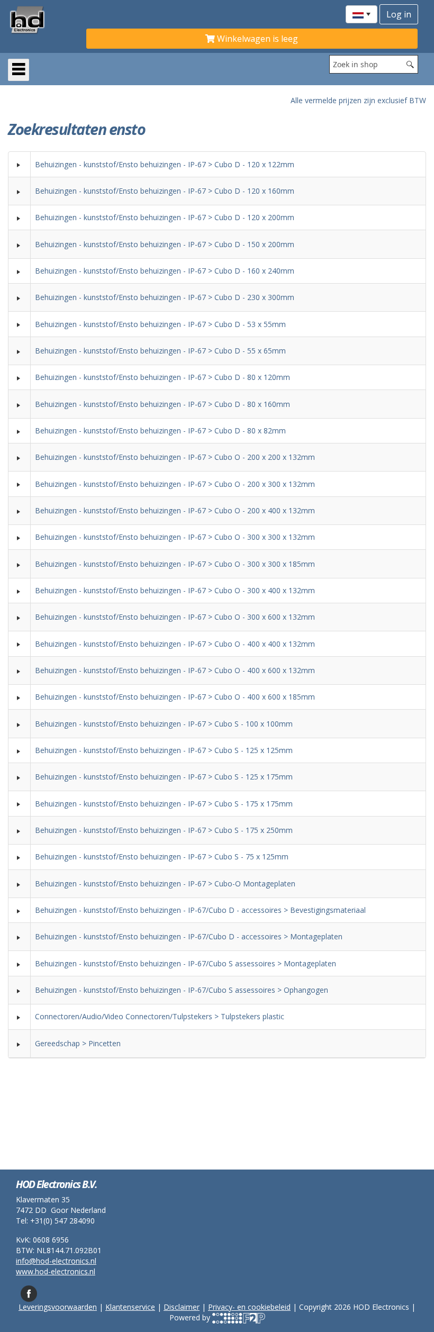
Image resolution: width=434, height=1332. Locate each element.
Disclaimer (182, 1307)
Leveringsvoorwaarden (58, 1307)
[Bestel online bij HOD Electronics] (43, 19)
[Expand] (19, 164)
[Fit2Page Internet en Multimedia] (238, 1317)
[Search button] (410, 64)
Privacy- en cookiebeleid (249, 1307)
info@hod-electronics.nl (56, 1261)
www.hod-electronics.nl (55, 1271)
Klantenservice (130, 1307)
